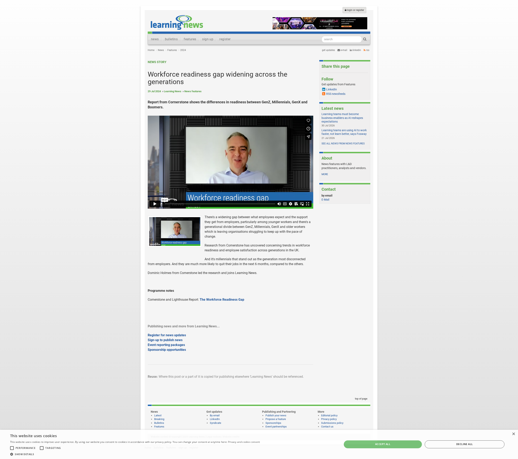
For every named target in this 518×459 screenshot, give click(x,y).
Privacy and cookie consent (244, 442)
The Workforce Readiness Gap (222, 299)
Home (151, 50)
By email (215, 415)
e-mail (343, 50)
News (161, 50)
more (325, 174)
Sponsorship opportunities (167, 350)
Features (172, 50)
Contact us (327, 426)
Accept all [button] (382, 444)
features (190, 39)
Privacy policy (329, 419)
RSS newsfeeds (335, 93)
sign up (207, 39)
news (155, 39)
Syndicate (215, 422)
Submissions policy (332, 422)
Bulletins (159, 422)
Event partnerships (276, 426)
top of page (360, 398)
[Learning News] (177, 22)
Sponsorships (273, 422)
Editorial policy (329, 415)
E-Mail (325, 199)
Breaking (159, 419)
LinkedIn (356, 50)
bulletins (171, 39)
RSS (367, 50)
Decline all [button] (464, 444)
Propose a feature (275, 419)
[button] (135, 454)
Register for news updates (167, 335)
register (224, 39)
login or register (355, 10)
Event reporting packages (166, 345)
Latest (157, 415)
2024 (183, 50)
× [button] (513, 434)
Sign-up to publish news (165, 340)
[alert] (259, 444)
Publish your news (275, 415)
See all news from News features (343, 143)
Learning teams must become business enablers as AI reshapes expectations (342, 117)
